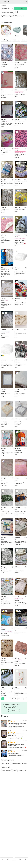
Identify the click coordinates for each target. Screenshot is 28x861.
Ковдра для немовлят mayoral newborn (20, 394)
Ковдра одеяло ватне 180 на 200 (20, 155)
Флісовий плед (18, 452)
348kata (10, 720)
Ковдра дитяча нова (20, 209)
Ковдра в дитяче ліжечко (5, 210)
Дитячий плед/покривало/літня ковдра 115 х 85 (7, 512)
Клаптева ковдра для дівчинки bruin (20, 482)
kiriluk (9, 741)
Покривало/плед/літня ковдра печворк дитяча (20, 512)
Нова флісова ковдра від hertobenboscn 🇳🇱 (20, 243)
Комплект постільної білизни (6, 692)
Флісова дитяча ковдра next (20, 334)
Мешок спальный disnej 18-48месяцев (7, 453)
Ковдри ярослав (6, 763)
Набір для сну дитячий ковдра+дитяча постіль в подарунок (20, 542)
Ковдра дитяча (4, 64)
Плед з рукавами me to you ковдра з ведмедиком (20, 364)
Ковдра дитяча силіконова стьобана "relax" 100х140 (6, 542)
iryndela (10, 730)
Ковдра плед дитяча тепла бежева (6, 305)
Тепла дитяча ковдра (6, 571)
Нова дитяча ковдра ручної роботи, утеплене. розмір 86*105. (20, 122)
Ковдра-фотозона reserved (19, 571)
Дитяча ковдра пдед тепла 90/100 (6, 151)
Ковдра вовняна (5, 635)
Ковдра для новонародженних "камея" (5, 239)
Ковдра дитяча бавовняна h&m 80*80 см (20, 692)
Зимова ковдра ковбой (7, 662)
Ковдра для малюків (20, 94)
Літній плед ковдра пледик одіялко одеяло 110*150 (7, 182)
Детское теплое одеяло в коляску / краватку (7, 124)
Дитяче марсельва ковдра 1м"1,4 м (19, 65)
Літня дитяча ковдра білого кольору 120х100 (21, 603)
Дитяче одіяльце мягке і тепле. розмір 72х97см (16, 734)
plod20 (10, 750)
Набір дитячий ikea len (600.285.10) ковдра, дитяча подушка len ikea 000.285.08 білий (21, 272)
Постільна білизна (6, 770)
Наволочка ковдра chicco (5, 394)
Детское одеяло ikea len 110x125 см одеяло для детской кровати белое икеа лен (6, 364)
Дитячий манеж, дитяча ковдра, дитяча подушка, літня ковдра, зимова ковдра (21, 182)
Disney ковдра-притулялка (5, 423)
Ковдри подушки (16, 763)
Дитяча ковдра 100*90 (20, 663)
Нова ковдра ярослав (20, 632)
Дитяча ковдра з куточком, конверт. (5, 602)
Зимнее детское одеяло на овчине (5, 274)
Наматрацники (22, 770)
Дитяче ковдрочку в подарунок (6, 482)
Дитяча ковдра (5, 336)
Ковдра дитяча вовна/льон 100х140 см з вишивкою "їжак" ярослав (17, 724)
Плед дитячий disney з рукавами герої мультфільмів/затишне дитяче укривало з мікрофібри (20, 303)
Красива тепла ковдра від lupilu (6, 94)
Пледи (14, 770)
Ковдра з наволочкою (13, 753)
